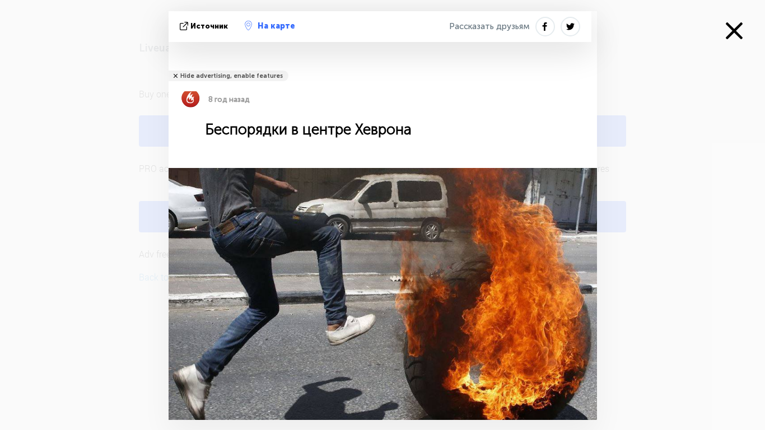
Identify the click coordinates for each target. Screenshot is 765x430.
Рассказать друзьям (489, 26)
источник (209, 26)
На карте (276, 26)
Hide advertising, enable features (231, 76)
